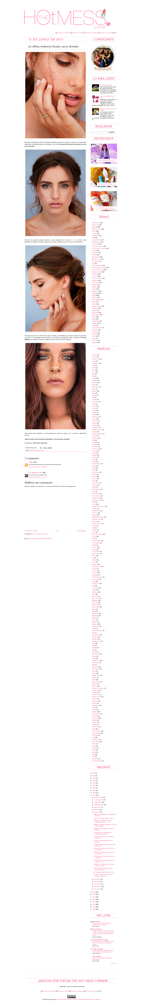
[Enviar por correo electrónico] (44, 448)
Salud (93, 319)
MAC (93, 594)
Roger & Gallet (96, 682)
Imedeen (94, 530)
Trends (42, 450)
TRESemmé (95, 726)
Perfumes (94, 308)
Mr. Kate (74, 240)
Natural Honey (96, 635)
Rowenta (94, 684)
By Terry (94, 395)
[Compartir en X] (47, 448)
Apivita (94, 361)
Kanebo (94, 545)
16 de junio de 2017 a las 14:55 (38, 467)
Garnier (94, 504)
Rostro (94, 317)
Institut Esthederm (97, 534)
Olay (93, 649)
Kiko (93, 558)
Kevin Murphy (96, 551)
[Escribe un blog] (46, 448)
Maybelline (95, 615)
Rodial (94, 679)
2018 (94, 793)
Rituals (94, 673)
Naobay (94, 628)
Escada (94, 466)
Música (94, 302)
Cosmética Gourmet (97, 246)
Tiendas (94, 334)
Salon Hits (95, 686)
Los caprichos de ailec (36, 472)
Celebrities (95, 235)
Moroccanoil (95, 626)
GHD (93, 502)
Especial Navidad (97, 265)
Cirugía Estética (96, 240)
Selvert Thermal (96, 696)
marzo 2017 (97, 884)
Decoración (95, 252)
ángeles (31, 462)
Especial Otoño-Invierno (99, 267)
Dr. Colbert (95, 446)
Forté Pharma (96, 493)
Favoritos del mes (97, 278)
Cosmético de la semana (99, 248)
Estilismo (94, 274)
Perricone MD (96, 654)
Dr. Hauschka (96, 448)
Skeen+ (94, 709)
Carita (93, 404)
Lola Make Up (96, 583)
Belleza (32, 450)
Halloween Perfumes (98, 517)
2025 (94, 775)
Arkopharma (95, 363)
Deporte (94, 255)
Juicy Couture (96, 543)
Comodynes (95, 427)
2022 (94, 783)
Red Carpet (95, 312)
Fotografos (95, 280)
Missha (94, 620)
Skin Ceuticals (96, 714)
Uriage (94, 746)
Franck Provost (96, 496)
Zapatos (94, 342)
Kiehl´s (94, 555)
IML (93, 528)
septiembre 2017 (98, 804)
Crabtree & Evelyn (97, 429)
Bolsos (94, 231)
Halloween (95, 285)
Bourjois (94, 391)
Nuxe (93, 643)
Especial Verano (96, 272)
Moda (93, 295)
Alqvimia (94, 357)
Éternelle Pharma (97, 761)
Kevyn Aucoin (96, 553)
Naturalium (95, 637)
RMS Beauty (95, 662)
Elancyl (94, 461)
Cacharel (94, 399)
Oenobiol (94, 647)
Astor (93, 365)
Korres (94, 562)
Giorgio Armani (96, 510)
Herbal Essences (97, 523)
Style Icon (95, 329)
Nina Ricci (95, 639)
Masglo (94, 609)
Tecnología (95, 332)
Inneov (94, 532)
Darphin (94, 431)
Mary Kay (94, 602)
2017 (94, 795)
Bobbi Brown (95, 387)
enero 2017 (97, 889)
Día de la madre (96, 259)
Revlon (94, 671)
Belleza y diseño (96, 229)
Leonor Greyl (95, 579)
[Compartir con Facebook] (49, 448)
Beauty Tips (95, 225)
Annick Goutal (96, 359)
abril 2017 (97, 881)
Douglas (94, 442)
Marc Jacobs (95, 598)
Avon (93, 369)
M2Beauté (95, 592)
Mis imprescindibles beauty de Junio (104, 872)
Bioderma (94, 380)
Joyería (94, 289)
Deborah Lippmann (97, 434)
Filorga (94, 487)
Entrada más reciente (31, 531)
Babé (93, 374)
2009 (94, 909)
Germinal (94, 508)
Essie (93, 470)
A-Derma (94, 354)
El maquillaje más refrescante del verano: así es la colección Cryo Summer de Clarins (103, 943)
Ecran (93, 459)
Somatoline (95, 718)
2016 (94, 892)
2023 (94, 780)
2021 (94, 785)
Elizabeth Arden (96, 463)
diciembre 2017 (98, 797)
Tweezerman (95, 739)
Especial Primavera (97, 270)
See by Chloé (96, 694)
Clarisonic (95, 421)
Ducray (94, 453)
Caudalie (94, 412)
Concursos (95, 244)
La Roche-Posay (96, 566)
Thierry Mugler (96, 733)
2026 (94, 773)
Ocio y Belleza (97, 956)
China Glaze (95, 416)
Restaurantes (96, 314)
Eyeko (94, 481)
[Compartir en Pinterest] (51, 448)
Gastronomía (95, 282)
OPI (93, 645)
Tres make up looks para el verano (103, 818)
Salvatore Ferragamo (98, 688)
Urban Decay (95, 741)
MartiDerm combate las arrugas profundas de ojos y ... (102, 821)
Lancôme (94, 573)
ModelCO (94, 622)
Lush (93, 585)
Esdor (93, 468)
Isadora (94, 536)
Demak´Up (95, 438)
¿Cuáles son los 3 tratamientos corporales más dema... (102, 833)
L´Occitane (95, 588)
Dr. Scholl (94, 451)
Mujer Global (96, 921)
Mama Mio (95, 596)
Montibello (95, 624)
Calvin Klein (95, 401)
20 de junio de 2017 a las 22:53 (38, 477)
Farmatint (94, 485)
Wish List (94, 340)
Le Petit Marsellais (97, 577)
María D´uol (95, 605)
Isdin (93, 538)
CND (93, 397)
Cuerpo (94, 250)
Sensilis (94, 699)
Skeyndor (94, 711)
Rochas (94, 677)
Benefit (94, 378)
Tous (93, 737)
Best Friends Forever (106, 85)
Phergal (94, 656)
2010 (94, 907)
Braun (93, 393)
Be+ (93, 376)
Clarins (94, 419)
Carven (94, 408)
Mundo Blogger (96, 299)
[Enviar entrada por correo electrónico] (40, 447)
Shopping (94, 323)
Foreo (93, 491)
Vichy (93, 750)
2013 (94, 899)
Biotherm (94, 382)
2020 (94, 788)
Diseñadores (95, 257)
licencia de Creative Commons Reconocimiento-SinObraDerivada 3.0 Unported (78, 999)
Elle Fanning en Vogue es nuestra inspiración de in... (103, 868)
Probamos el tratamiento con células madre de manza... (104, 864)
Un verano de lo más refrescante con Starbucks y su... (104, 861)
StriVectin (94, 722)
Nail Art (94, 304)
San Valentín (95, 321)
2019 (94, 790)
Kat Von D (95, 547)
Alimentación (95, 222)
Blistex (94, 384)
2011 (94, 904)
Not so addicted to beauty (100, 940)
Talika (93, 729)
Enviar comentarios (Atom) (40, 534)
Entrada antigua (81, 531)
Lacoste (94, 568)
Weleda (94, 752)
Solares (94, 325)
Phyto (93, 658)
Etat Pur (94, 474)
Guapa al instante (98, 949)
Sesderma (95, 701)
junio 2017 (97, 812)
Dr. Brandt (95, 444)
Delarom (94, 436)
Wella (93, 754)
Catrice (94, 410)
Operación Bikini (96, 306)
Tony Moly (95, 735)
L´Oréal (94, 590)
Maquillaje (37, 450)
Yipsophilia (95, 759)
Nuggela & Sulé (96, 641)
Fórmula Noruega (97, 500)
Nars (93, 632)
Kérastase (95, 564)
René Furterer (96, 669)
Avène (94, 372)
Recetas (94, 310)
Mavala (94, 611)
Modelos (94, 297)
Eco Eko (94, 457)
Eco (93, 263)
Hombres (94, 287)
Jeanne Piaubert (96, 540)
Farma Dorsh (95, 483)
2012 (94, 902)
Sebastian (95, 692)
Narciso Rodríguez (97, 630)
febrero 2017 (97, 886)
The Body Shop (96, 731)
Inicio (57, 531)
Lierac (93, 581)
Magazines (95, 291)
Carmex (94, 406)
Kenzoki (94, 549)
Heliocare (94, 521)
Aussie (94, 367)
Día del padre (96, 261)
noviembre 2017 (98, 800)
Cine (93, 237)
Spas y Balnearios (97, 327)
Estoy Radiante (97, 929)
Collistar (94, 425)
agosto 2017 (97, 807)
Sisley (94, 707)
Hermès (94, 525)
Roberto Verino (96, 675)
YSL (93, 756)
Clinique (94, 423)
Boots (93, 389)
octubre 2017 (97, 802)
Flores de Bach (96, 489)
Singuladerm (95, 705)
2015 (94, 894)
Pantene (94, 652)
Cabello (94, 233)
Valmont (94, 748)
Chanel (94, 414)
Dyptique (94, 455)
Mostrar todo (114, 963)
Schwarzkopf (95, 690)
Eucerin (94, 476)
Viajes (94, 338)
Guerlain (94, 515)
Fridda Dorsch (96, 498)
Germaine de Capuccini (98, 506)
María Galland (96, 607)
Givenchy (94, 513)
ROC (93, 664)
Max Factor (95, 613)
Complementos (96, 242)
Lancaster (95, 570)
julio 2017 (96, 809)
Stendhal (94, 720)
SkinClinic (95, 716)
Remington (95, 667)
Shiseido (94, 703)
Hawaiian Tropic (96, 519)
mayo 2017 (97, 879)
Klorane (94, 560)
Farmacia (94, 276)
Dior (93, 440)
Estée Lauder (96, 472)
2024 (94, 778)
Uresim (94, 744)
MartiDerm (95, 600)
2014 (94, 897)
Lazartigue (95, 575)
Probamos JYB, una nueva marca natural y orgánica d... (103, 875)
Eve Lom (94, 478)
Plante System (96, 660)
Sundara (94, 724)
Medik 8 (94, 617)
